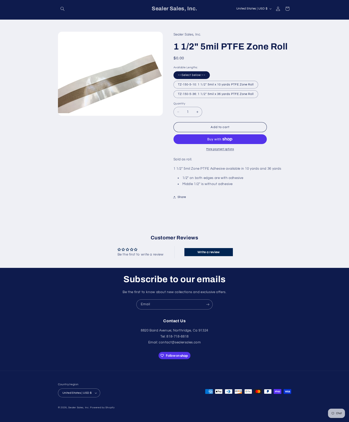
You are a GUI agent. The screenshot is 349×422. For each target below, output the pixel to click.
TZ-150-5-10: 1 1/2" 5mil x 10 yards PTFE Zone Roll (216, 84)
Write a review (209, 252)
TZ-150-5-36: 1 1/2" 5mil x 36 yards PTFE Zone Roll (216, 94)
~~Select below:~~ (191, 75)
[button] (62, 8)
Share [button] (182, 197)
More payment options (220, 149)
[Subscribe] (207, 304)
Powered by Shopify (102, 407)
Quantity (179, 103)
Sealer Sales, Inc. (78, 407)
